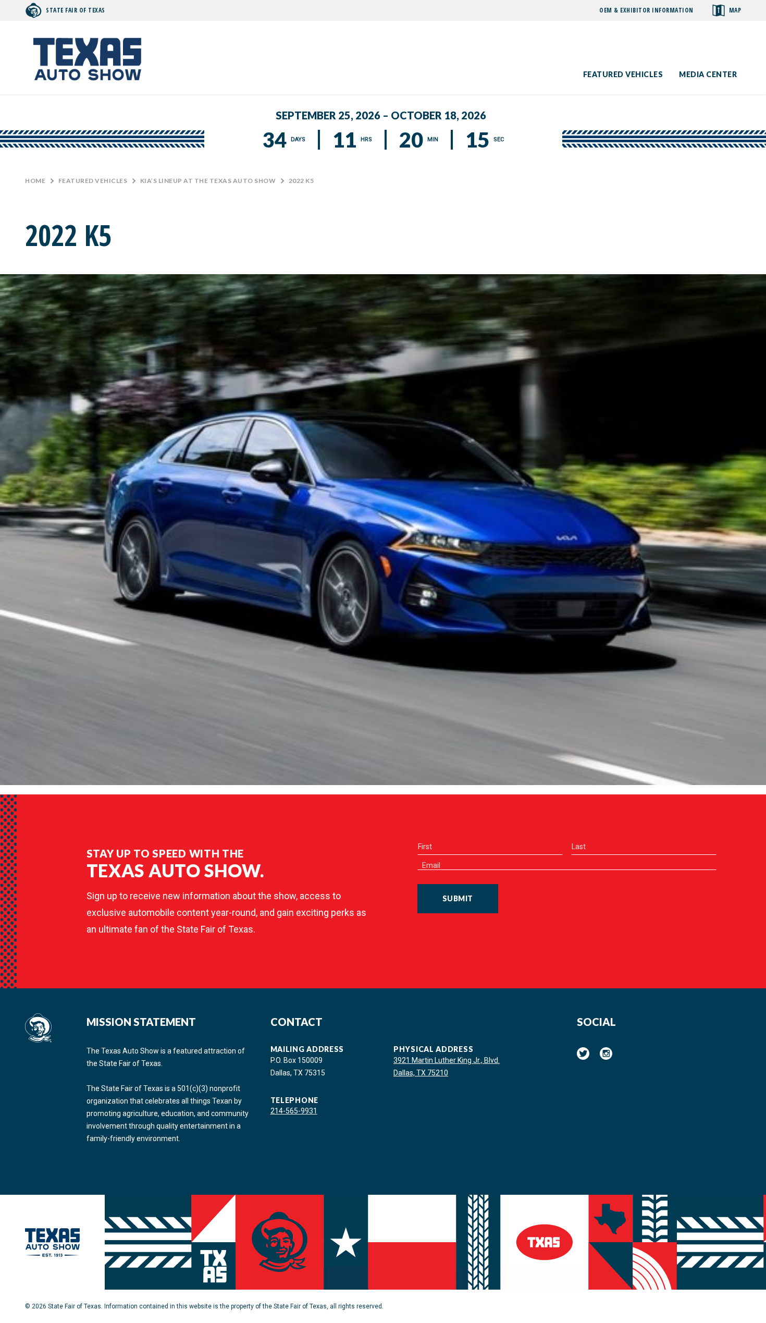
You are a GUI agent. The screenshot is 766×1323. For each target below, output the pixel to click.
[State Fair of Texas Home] (87, 57)
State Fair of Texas (75, 10)
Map (735, 10)
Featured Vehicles (623, 74)
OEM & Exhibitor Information (646, 10)
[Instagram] (606, 1053)
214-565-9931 (293, 1111)
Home (35, 181)
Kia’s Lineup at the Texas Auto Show (208, 181)
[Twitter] (583, 1053)
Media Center (708, 74)
